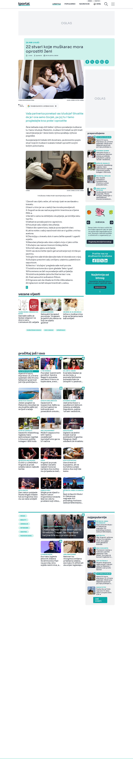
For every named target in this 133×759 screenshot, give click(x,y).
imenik (90, 1)
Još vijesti (98, 600)
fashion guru (26, 536)
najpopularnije (97, 517)
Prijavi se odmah (100, 287)
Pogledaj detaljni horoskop (100, 242)
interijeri (24, 528)
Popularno (70, 4)
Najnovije (84, 4)
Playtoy (97, 1)
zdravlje (24, 524)
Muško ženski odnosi (34, 330)
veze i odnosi (48, 330)
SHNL (98, 4)
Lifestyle (56, 4)
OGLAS (66, 23)
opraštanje (61, 330)
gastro (23, 532)
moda (22, 516)
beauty (23, 520)
